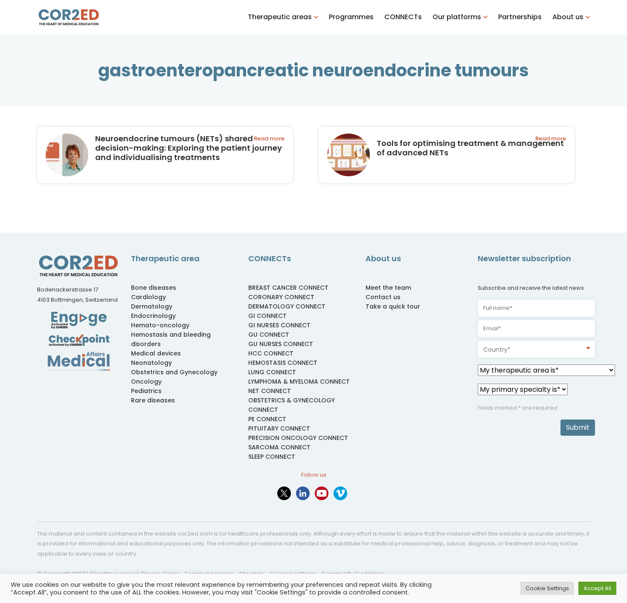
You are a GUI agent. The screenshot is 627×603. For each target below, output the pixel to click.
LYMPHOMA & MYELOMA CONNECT (299, 381)
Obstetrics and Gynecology (174, 372)
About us (567, 17)
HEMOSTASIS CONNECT (282, 362)
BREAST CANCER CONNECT (288, 287)
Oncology (146, 381)
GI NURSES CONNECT (279, 325)
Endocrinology (153, 316)
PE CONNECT (267, 419)
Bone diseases (153, 287)
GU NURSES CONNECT (280, 344)
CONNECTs (403, 17)
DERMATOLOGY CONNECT (286, 306)
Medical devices (156, 353)
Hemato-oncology (160, 325)
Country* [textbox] (497, 349)
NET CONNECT (269, 391)
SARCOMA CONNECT (279, 447)
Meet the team (388, 287)
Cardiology (148, 297)
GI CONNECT (267, 316)
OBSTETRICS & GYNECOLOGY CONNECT (291, 405)
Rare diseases (153, 400)
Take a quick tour (393, 306)
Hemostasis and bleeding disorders (171, 339)
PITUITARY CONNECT (279, 428)
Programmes (351, 17)
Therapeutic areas (280, 17)
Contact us (383, 297)
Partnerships (520, 17)
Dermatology (151, 306)
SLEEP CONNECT (271, 456)
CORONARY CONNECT (281, 297)
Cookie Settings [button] (547, 588)
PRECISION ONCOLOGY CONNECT (298, 438)
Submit (577, 427)
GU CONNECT (268, 334)
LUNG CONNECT (272, 372)
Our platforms (457, 17)
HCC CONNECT (270, 353)
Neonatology (151, 362)
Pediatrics (146, 391)
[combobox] (536, 349)
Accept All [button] (597, 588)
